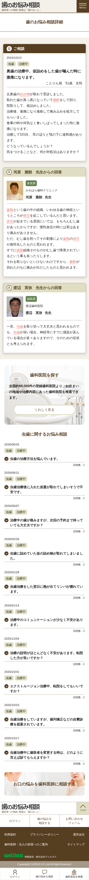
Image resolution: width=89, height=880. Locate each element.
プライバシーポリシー (44, 834)
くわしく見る (44, 409)
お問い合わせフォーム (74, 821)
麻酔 (56, 100)
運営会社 (79, 834)
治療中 (23, 64)
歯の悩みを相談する (44, 821)
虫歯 (11, 64)
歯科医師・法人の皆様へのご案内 (26, 844)
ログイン (15, 820)
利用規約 (10, 834)
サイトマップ (76, 844)
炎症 (26, 215)
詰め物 (25, 94)
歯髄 (10, 209)
